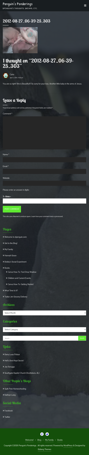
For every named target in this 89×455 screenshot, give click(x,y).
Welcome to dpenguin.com (16, 237)
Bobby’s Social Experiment (15, 261)
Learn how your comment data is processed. (47, 216)
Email (6, 166)
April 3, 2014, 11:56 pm (16, 78)
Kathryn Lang (10, 395)
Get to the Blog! (11, 243)
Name (6, 154)
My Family (9, 249)
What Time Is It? (11, 290)
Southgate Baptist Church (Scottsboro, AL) (22, 373)
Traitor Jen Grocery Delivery (16, 296)
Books (7, 268)
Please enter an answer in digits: (16, 190)
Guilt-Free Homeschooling (15, 388)
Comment (7, 113)
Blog (39, 440)
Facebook (9, 410)
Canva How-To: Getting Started (20, 284)
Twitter (7, 417)
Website (6, 178)
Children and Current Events (19, 278)
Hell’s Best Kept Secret (14, 360)
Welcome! (29, 440)
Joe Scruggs (10, 366)
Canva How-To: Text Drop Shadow (22, 272)
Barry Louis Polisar (12, 354)
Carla (12, 74)
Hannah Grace (10, 255)
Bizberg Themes (44, 449)
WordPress (68, 445)
